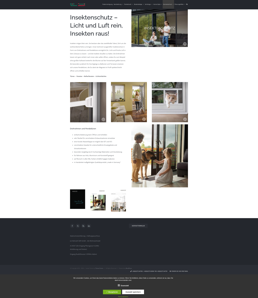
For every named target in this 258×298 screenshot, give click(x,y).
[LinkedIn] (89, 226)
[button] (187, 4)
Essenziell (125, 286)
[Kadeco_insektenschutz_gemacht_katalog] (77, 190)
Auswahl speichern (133, 292)
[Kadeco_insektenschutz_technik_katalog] (118, 190)
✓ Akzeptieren (112, 292)
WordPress (129, 268)
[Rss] (83, 226)
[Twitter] (78, 226)
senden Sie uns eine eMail (179, 271)
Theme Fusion (99, 268)
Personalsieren (123, 296)
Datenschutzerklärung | (78, 236)
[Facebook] (72, 226)
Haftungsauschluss (93, 236)
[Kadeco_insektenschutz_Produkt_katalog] (98, 190)
